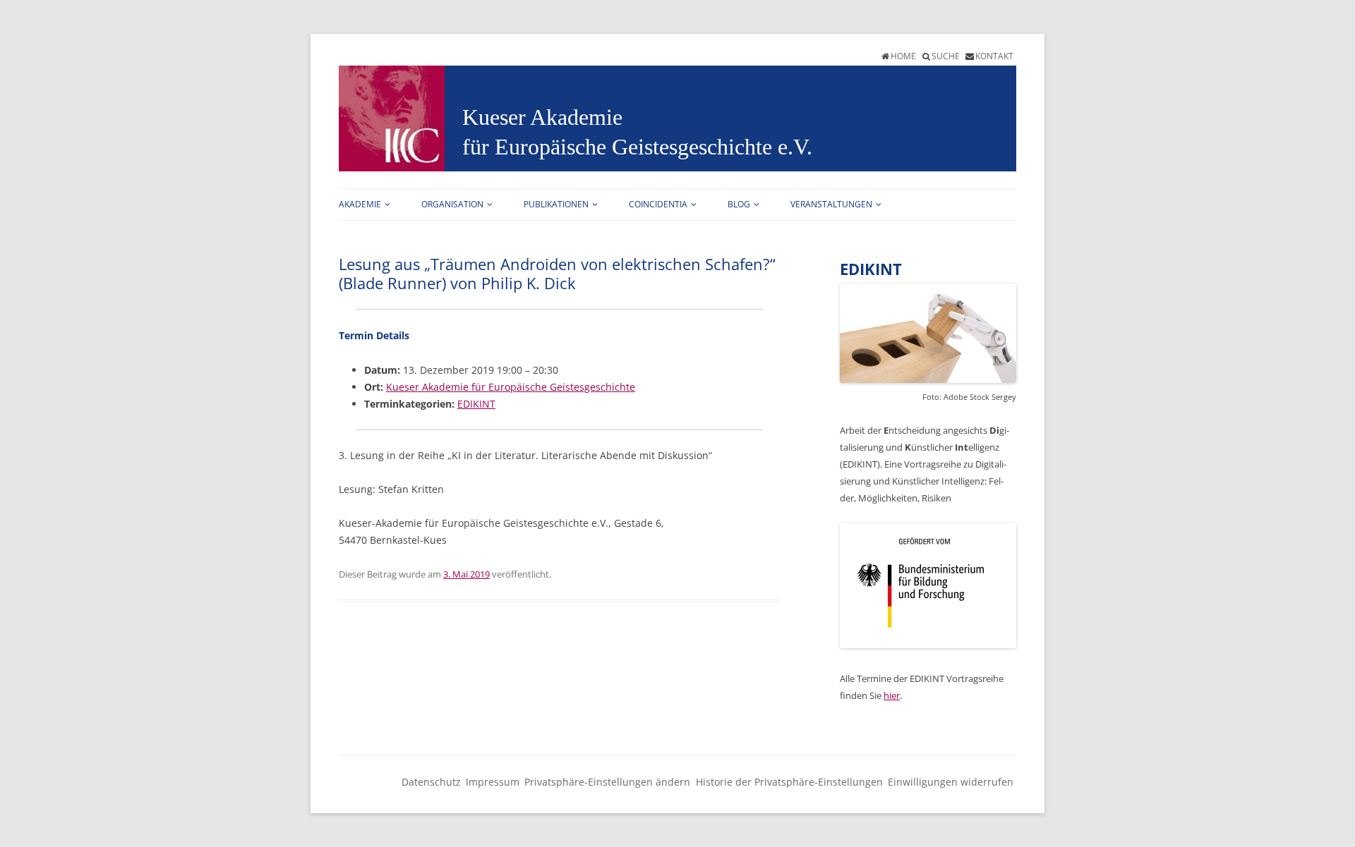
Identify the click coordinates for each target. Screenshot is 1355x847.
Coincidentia (658, 204)
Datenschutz (431, 781)
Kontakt (994, 56)
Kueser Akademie (542, 117)
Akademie (360, 204)
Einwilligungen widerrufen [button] (950, 781)
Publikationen (556, 204)
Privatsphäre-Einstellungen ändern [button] (607, 781)
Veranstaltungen (831, 204)
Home (903, 56)
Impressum (492, 781)
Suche (946, 56)
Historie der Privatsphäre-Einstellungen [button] (789, 781)
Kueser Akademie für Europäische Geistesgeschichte (510, 387)
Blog (739, 204)
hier (892, 695)
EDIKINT (476, 403)
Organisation (452, 204)
